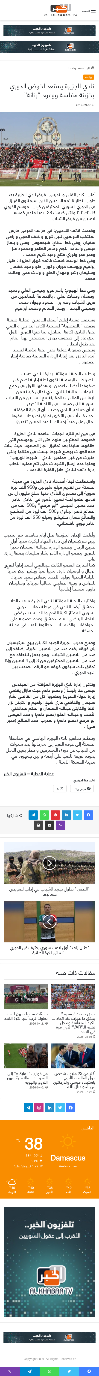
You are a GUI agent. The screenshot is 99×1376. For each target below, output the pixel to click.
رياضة (72, 67)
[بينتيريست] (55, 815)
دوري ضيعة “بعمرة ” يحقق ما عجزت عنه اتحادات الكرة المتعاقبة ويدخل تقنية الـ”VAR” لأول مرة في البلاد (73, 1022)
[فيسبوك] (88, 815)
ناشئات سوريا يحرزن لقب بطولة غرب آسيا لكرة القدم (26, 1016)
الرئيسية (84, 67)
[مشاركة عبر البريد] (49, 825)
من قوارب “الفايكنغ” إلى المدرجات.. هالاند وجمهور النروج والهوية (27, 1077)
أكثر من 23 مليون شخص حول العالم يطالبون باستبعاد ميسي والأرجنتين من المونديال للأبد (74, 1079)
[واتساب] (44, 815)
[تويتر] (77, 815)
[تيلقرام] (33, 815)
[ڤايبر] (60, 825)
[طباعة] (38, 825)
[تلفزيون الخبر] (60, 10)
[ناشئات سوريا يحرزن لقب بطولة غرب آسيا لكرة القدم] (26, 996)
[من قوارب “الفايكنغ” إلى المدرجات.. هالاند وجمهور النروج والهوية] (26, 1055)
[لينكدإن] (66, 815)
